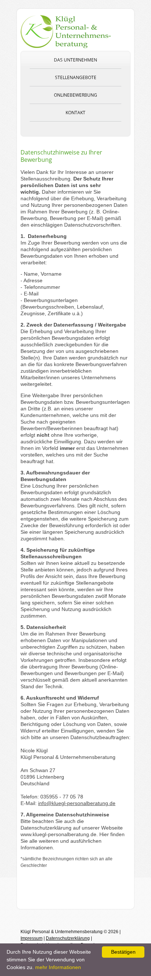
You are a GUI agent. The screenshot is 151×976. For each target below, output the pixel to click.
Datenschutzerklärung (68, 938)
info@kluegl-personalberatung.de (76, 803)
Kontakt (75, 112)
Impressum (32, 938)
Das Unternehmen (75, 60)
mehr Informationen (58, 967)
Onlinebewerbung (75, 95)
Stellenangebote (75, 77)
